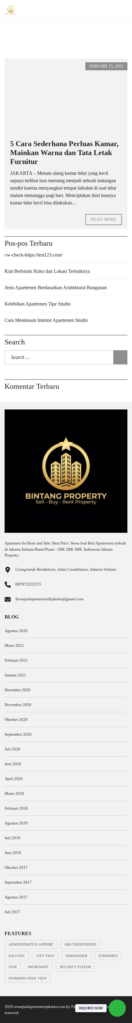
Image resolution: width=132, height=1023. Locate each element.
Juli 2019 (12, 838)
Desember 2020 (17, 690)
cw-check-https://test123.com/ (33, 254)
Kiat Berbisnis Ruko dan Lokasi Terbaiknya (47, 271)
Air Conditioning (80, 944)
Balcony (17, 956)
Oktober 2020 (16, 719)
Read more (103, 219)
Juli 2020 (12, 749)
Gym (13, 967)
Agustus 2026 (16, 630)
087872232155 (28, 584)
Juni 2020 (13, 764)
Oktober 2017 (16, 867)
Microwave (38, 967)
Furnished (108, 956)
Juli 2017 (12, 912)
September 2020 (18, 734)
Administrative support (31, 944)
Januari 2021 (15, 675)
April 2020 (14, 778)
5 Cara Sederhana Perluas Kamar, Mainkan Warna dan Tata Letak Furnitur (64, 153)
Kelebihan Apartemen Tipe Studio (38, 303)
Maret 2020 (14, 793)
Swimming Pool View (28, 978)
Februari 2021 (16, 660)
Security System (75, 967)
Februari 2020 (16, 808)
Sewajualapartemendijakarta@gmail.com (49, 599)
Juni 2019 (13, 852)
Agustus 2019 (16, 823)
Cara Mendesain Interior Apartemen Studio (46, 320)
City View (45, 956)
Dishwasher (76, 956)
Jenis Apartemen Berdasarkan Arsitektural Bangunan (56, 287)
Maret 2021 (14, 645)
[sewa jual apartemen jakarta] (8, 10)
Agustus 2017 (16, 897)
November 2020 (18, 704)
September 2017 (18, 882)
